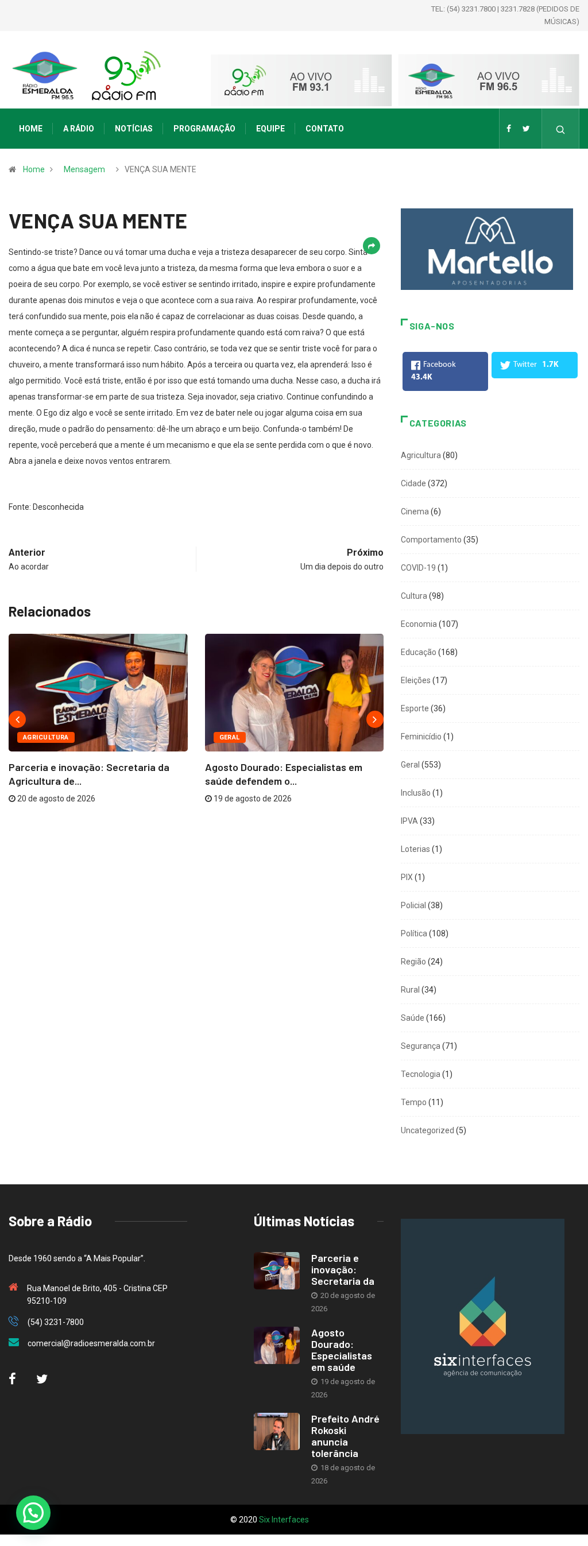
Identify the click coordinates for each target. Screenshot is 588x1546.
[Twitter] (526, 129)
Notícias (134, 128)
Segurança (420, 1046)
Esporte (415, 708)
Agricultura (46, 737)
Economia (419, 624)
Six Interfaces (284, 1519)
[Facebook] (508, 129)
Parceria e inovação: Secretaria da (342, 1269)
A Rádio (78, 128)
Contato (324, 128)
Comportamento (431, 539)
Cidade (413, 483)
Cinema (415, 511)
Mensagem (84, 169)
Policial (413, 905)
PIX (407, 877)
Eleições (416, 680)
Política (414, 933)
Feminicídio (421, 736)
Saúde (412, 1017)
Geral (229, 737)
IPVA (409, 821)
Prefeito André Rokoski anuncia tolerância (345, 1435)
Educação (418, 652)
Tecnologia (420, 1074)
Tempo (414, 1102)
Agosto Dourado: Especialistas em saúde (341, 1349)
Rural (410, 989)
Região (413, 961)
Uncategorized (427, 1130)
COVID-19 (418, 567)
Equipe (270, 128)
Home (30, 128)
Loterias (415, 849)
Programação (204, 128)
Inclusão (416, 792)
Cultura (414, 595)
